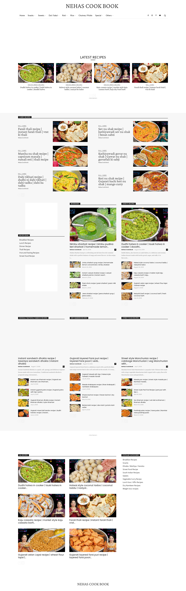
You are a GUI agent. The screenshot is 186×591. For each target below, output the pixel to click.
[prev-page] (91, 95)
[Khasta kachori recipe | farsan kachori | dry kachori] (75, 397)
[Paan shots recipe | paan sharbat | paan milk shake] (75, 285)
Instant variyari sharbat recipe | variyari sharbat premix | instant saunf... (96, 274)
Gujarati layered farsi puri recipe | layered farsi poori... (88, 556)
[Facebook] (148, 15)
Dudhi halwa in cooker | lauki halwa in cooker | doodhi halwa (36, 88)
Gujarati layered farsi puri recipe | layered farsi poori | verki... (89, 360)
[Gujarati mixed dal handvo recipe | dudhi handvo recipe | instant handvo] (23, 413)
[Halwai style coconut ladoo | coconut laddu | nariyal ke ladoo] (74, 73)
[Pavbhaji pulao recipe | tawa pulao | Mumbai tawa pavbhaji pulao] (126, 413)
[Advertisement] (93, 38)
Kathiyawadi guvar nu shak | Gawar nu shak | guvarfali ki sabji (112, 156)
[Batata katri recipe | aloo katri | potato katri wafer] (75, 408)
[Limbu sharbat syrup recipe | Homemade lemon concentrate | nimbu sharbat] (75, 265)
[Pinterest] (156, 15)
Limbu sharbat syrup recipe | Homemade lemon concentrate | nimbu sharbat (97, 264)
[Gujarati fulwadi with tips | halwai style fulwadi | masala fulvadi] (75, 377)
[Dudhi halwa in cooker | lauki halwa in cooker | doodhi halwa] (36, 73)
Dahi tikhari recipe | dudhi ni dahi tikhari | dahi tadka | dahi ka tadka (32, 181)
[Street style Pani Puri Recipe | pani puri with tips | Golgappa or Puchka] (126, 392)
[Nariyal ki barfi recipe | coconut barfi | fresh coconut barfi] (126, 296)
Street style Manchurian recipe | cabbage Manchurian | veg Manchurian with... (144, 361)
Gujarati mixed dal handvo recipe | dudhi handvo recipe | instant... (46, 411)
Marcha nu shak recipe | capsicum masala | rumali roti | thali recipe (33, 156)
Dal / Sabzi (150, 84)
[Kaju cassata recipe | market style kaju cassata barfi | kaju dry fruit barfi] (112, 73)
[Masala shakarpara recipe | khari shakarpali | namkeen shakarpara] (75, 387)
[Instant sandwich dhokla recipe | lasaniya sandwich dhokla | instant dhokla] (41, 339)
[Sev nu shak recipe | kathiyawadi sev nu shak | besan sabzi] (150, 131)
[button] (165, 15)
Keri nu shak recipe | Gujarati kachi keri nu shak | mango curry (112, 181)
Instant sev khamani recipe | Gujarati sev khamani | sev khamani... (46, 380)
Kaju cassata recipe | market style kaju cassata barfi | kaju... (148, 274)
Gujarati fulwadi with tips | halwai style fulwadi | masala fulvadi (96, 375)
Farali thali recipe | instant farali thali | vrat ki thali (150, 88)
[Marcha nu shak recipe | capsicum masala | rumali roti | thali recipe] (70, 156)
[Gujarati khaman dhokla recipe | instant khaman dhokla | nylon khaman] (23, 403)
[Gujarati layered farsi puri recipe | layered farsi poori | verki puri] (93, 339)
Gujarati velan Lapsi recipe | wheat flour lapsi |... (41, 556)
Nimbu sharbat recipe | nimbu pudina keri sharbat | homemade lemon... (91, 245)
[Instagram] (152, 15)
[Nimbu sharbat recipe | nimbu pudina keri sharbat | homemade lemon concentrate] (93, 224)
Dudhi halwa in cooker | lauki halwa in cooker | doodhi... (143, 245)
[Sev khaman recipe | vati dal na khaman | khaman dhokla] (126, 403)
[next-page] (94, 95)
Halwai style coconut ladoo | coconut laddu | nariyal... (91, 487)
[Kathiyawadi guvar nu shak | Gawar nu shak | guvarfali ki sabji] (150, 156)
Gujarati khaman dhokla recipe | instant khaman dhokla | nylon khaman (45, 401)
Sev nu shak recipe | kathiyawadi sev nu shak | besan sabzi (114, 131)
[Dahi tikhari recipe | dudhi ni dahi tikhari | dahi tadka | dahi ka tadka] (70, 181)
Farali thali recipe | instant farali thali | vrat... (91, 521)
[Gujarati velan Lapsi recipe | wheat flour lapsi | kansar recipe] (126, 286)
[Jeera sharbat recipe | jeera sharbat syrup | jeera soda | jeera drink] (75, 295)
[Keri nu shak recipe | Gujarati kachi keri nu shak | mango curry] (150, 181)
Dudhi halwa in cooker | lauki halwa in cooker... (39, 487)
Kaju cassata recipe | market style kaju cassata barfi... (40, 521)
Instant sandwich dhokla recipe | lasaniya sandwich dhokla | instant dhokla (38, 361)
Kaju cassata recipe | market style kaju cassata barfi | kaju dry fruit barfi (112, 88)
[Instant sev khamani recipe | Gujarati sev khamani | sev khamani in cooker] (23, 382)
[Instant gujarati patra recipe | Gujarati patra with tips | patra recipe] (23, 392)
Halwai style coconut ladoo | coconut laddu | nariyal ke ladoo (74, 88)
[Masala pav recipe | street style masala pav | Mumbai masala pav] (126, 382)
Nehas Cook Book (23, 138)
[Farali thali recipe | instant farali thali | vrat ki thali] (150, 73)
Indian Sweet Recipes (36, 84)
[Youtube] (160, 15)
